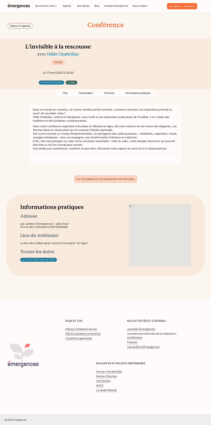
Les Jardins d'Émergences (143, 346)
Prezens (132, 342)
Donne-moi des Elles (109, 371)
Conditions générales (78, 338)
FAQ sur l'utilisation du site (81, 329)
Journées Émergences (116, 5)
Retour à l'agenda (20, 25)
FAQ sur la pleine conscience (83, 333)
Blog (96, 5)
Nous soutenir (140, 5)
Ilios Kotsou (103, 380)
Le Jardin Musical (106, 390)
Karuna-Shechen (106, 376)
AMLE (99, 385)
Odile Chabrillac (63, 54)
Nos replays (83, 5)
